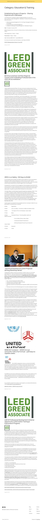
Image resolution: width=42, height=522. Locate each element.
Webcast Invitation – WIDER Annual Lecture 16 (13, 386)
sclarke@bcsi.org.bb (12, 312)
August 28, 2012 (7, 492)
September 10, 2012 (8, 318)
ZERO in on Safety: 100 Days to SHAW (17, 177)
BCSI (4, 507)
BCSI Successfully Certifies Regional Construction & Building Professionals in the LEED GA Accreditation (20, 77)
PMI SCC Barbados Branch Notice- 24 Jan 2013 (13, 42)
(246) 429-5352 (25, 484)
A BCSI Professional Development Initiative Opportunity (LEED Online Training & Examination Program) (19, 421)
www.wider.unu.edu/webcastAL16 (14, 384)
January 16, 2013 (7, 44)
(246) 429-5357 (23, 316)
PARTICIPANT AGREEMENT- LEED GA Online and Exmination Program (18, 487)
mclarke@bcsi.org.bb (12, 311)
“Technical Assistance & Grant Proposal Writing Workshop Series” (18, 269)
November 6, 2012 (7, 237)
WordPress (38, 519)
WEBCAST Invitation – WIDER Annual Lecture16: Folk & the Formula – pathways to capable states (20, 351)
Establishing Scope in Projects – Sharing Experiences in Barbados (19, 14)
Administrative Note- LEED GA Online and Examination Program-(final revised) (20, 489)
